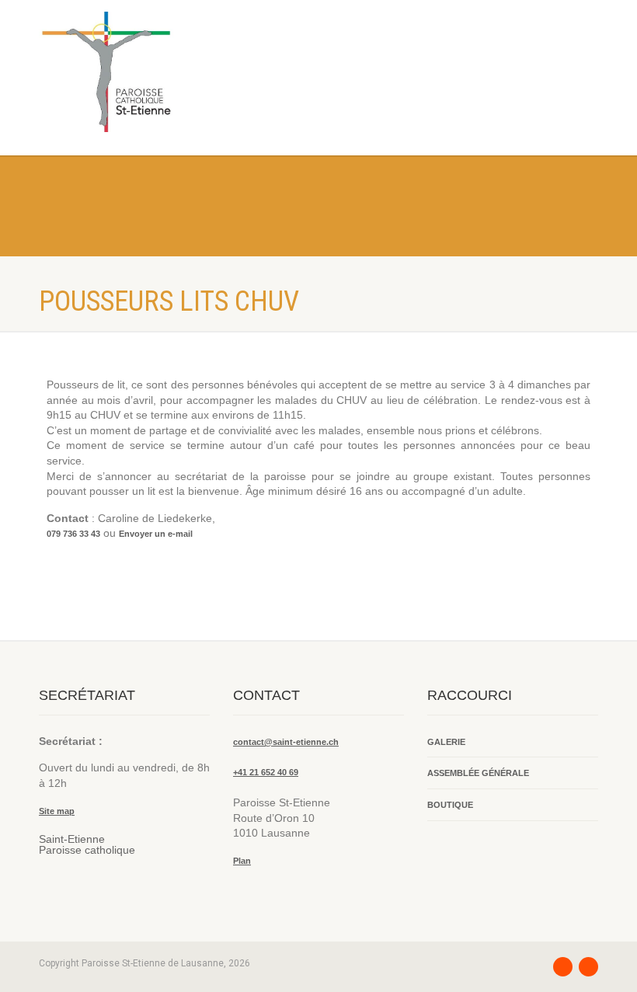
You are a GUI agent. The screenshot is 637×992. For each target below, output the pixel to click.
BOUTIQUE (450, 804)
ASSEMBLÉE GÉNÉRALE (478, 773)
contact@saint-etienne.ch (286, 742)
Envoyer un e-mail (156, 533)
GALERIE (446, 742)
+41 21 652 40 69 (265, 772)
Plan (242, 860)
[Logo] (173, 72)
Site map (57, 811)
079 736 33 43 (73, 533)
